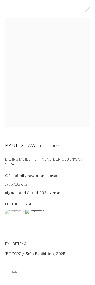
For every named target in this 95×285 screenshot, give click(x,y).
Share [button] (14, 272)
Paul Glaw (20, 145)
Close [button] (86, 11)
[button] (14, 212)
